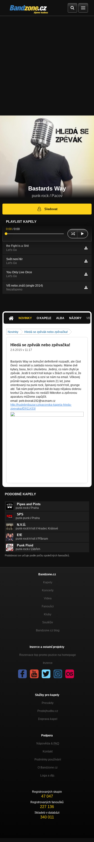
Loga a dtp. (47, 775)
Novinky (25, 318)
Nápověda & (47, 743)
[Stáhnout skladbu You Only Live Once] (86, 274)
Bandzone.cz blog (48, 630)
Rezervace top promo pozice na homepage (47, 655)
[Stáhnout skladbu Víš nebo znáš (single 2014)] (86, 287)
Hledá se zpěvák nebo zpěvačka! (46, 332)
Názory (75, 318)
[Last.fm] (69, 673)
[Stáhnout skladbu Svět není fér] (86, 261)
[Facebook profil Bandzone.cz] (22, 673)
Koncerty (48, 590)
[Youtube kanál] (34, 673)
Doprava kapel (47, 719)
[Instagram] (58, 673)
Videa (48, 598)
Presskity (48, 703)
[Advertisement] (47, 65)
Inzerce (48, 663)
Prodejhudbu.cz (47, 711)
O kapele (44, 318)
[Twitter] (46, 673)
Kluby (47, 614)
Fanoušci (48, 606)
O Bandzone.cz (48, 767)
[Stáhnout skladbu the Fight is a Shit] (86, 248)
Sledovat (50, 209)
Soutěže (47, 622)
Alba (60, 318)
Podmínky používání (47, 759)
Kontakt (48, 751)
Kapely (47, 582)
